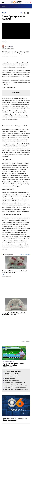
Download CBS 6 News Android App (15, 387)
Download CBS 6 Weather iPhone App (15, 385)
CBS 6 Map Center (9, 378)
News (4, 13)
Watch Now (27, 2)
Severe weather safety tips (12, 376)
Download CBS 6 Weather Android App (16, 389)
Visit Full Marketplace (25, 254)
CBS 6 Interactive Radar (11, 374)
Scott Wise (10, 46)
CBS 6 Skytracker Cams (11, 380)
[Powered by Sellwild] (28, 341)
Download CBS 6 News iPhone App (14, 382)
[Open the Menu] (2, 2)
